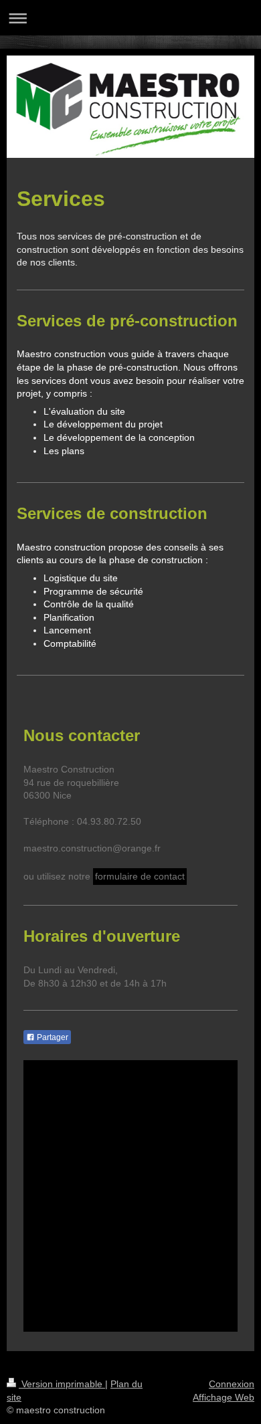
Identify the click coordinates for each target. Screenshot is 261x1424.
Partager (51, 1037)
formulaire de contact (140, 876)
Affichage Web (223, 1397)
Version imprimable (62, 1384)
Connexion (231, 1384)
